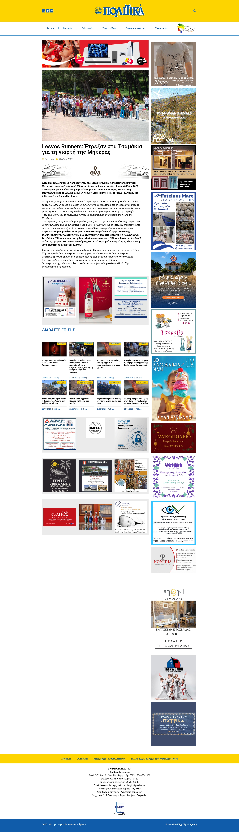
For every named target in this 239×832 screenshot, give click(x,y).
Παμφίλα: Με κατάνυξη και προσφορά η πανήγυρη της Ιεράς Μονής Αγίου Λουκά (136, 362)
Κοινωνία (67, 28)
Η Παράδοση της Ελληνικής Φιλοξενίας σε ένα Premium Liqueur (54, 362)
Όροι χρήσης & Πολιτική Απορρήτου (109, 759)
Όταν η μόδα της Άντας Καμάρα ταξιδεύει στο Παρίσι (79, 401)
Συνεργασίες (161, 28)
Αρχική (50, 28)
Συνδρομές (66, 759)
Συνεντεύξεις (109, 28)
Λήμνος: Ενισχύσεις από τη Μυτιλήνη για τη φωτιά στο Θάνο (109, 401)
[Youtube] (51, 10)
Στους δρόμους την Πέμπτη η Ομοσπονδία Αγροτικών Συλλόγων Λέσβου (54, 401)
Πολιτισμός (87, 28)
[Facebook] (47, 10)
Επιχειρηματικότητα (135, 28)
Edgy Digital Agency (187, 824)
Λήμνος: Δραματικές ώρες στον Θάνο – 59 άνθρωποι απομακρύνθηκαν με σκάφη (136, 401)
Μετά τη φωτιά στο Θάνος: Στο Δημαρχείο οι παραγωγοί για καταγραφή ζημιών (108, 363)
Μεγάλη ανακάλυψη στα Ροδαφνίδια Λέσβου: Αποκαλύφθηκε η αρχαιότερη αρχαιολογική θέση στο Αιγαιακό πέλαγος (81, 366)
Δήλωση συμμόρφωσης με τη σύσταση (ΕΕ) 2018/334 (154, 759)
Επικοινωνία (82, 759)
